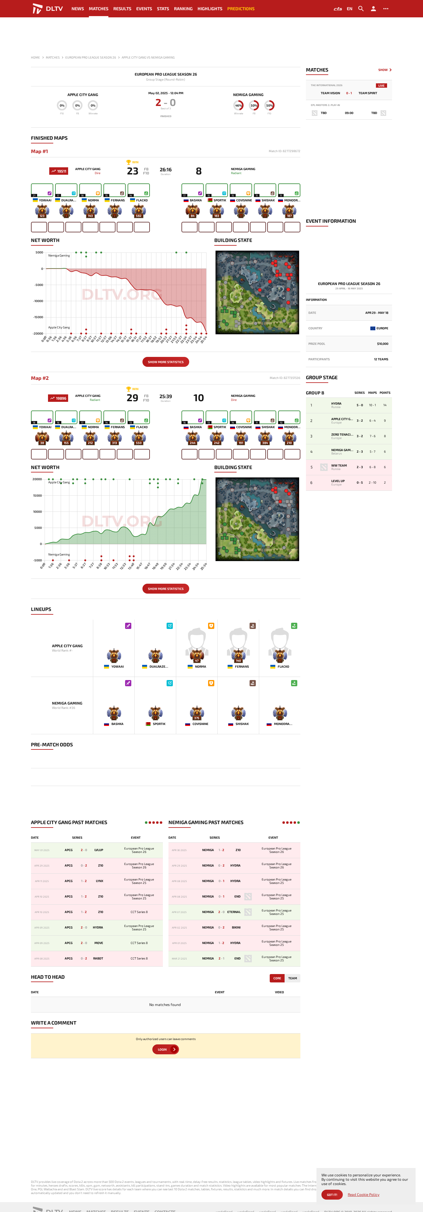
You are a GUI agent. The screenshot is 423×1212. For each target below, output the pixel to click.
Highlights (210, 8)
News (78, 8)
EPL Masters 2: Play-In (325, 105)
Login (162, 1049)
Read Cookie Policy (363, 1194)
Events (144, 8)
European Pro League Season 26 (166, 74)
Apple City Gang (83, 94)
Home (35, 57)
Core (277, 978)
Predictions (241, 8)
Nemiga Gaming (248, 94)
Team (292, 978)
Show (383, 70)
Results (122, 8)
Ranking (183, 8)
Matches (98, 8)
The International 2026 (326, 85)
